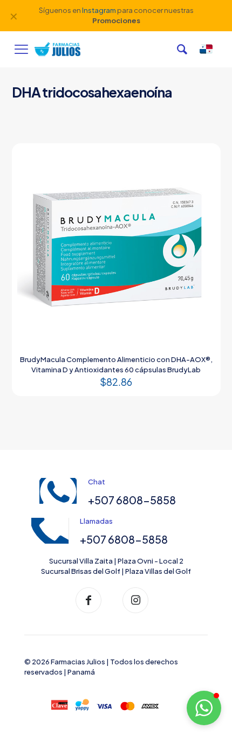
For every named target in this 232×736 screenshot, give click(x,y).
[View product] (203, 161)
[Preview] (203, 177)
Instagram (99, 10)
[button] (204, 708)
